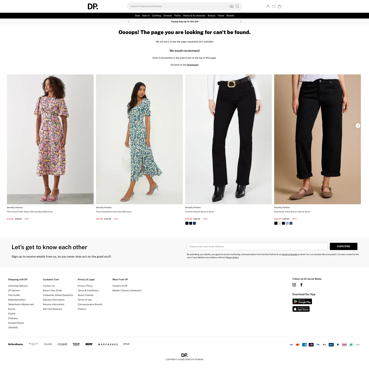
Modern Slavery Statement (127, 290)
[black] (186, 223)
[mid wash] (194, 223)
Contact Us (49, 285)
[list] (184, 151)
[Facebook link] (301, 284)
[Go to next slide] (358, 125)
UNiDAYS (13, 327)
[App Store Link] (302, 305)
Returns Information (53, 304)
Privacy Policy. (232, 257)
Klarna (11, 309)
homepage (192, 64)
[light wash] (287, 223)
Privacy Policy (85, 285)
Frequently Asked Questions (58, 295)
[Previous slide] (128, 21)
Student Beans (16, 323)
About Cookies (85, 295)
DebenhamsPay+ (17, 299)
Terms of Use (85, 299)
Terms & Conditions (88, 290)
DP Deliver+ (14, 290)
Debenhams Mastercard (21, 304)
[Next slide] (241, 21)
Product (82, 309)
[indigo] (190, 223)
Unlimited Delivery (18, 285)
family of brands (289, 254)
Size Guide (14, 295)
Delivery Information (54, 299)
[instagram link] (294, 284)
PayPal (12, 313)
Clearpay (13, 318)
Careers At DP (120, 285)
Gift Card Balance (52, 309)
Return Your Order (52, 290)
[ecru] (279, 223)
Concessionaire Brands (90, 304)
